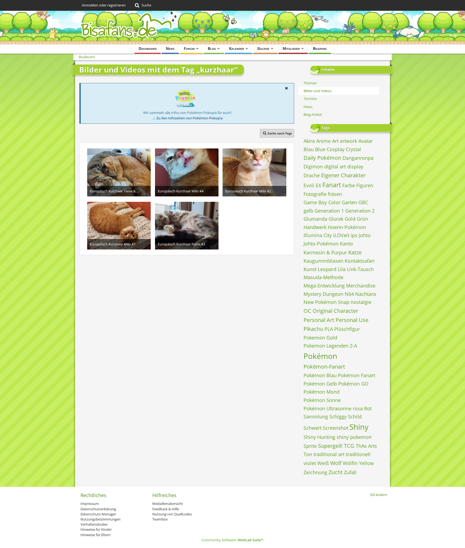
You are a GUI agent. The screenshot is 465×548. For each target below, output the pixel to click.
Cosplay (335, 149)
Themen (310, 83)
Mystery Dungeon (323, 294)
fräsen (335, 194)
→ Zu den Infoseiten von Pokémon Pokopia (187, 118)
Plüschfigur (347, 329)
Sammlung (316, 416)
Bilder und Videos (318, 90)
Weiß (323, 463)
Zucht (336, 472)
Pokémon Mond (322, 392)
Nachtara (365, 294)
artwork (348, 141)
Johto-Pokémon (321, 243)
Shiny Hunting (319, 437)
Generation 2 (360, 210)
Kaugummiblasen (323, 261)
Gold (350, 219)
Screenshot (335, 428)
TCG (349, 445)
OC (307, 310)
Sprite (310, 446)
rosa (358, 408)
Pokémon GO (353, 383)
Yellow (366, 463)
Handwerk (315, 227)
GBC (363, 202)
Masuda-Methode (323, 277)
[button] (286, 88)
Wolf (335, 463)
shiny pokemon (354, 437)
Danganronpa (358, 158)
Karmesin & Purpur (325, 252)
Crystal (353, 149)
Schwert (313, 428)
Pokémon (320, 356)
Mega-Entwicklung (324, 285)
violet (310, 463)
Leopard (327, 269)
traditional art (328, 454)
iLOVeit (341, 235)
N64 (349, 294)
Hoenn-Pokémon (347, 227)
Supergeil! (330, 445)
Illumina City (318, 235)
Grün (362, 219)
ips (354, 235)
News (308, 106)
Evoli (309, 185)
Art (335, 141)
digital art (335, 166)
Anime (323, 141)
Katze (355, 252)
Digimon (313, 166)
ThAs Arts (366, 446)
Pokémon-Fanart (324, 366)
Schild (355, 416)
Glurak (336, 219)
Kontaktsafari (360, 261)
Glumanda (315, 219)
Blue (320, 149)
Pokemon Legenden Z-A (330, 345)
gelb (308, 210)
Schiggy (338, 416)
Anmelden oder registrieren (104, 5)
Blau (309, 149)
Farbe (348, 185)
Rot (368, 408)
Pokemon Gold (320, 337)
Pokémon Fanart (356, 375)
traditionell (358, 454)
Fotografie (315, 194)
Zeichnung (315, 472)
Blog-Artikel (313, 114)
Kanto (346, 243)
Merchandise (360, 285)
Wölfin (350, 463)
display (355, 166)
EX (318, 185)
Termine (310, 98)
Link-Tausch (360, 269)
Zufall (350, 472)
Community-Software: (232, 539)
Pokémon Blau (320, 375)
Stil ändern (378, 494)
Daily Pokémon (322, 157)
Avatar (365, 141)
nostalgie (361, 302)
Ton (308, 454)
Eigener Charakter (343, 175)
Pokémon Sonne (322, 400)
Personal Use (352, 320)
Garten (349, 202)
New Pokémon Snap (326, 302)
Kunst (310, 269)
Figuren (364, 185)
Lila (342, 269)
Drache (312, 175)
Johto (365, 235)
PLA (329, 329)
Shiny (359, 427)
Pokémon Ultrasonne (327, 408)
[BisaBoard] (232, 27)
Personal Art (319, 320)
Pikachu (313, 328)
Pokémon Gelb (320, 383)
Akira (309, 141)
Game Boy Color (322, 202)
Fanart (331, 185)
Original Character (335, 310)
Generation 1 (329, 210)
